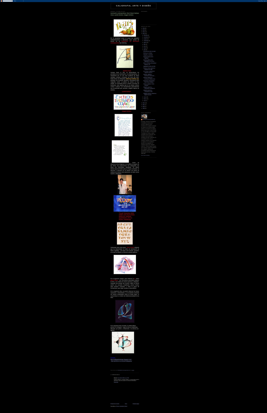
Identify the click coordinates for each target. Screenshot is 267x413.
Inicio (126, 403)
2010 (144, 106)
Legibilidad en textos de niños (149, 66)
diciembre (146, 35)
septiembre (146, 40)
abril (145, 49)
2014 (144, 31)
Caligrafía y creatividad (148, 54)
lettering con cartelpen (147, 53)
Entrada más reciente (115, 403)
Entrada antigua (136, 403)
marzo (145, 97)
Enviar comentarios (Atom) (121, 406)
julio (145, 44)
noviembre (146, 37)
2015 (144, 30)
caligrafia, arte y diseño (133, 6)
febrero (145, 98)
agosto (145, 42)
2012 (144, 102)
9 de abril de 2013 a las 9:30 (123, 377)
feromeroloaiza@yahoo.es (149, 119)
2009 (144, 108)
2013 (144, 33)
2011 (144, 104)
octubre (145, 38)
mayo (145, 47)
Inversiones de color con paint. (149, 51)
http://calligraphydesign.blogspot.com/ (121, 359)
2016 (144, 28)
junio (145, 46)
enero (145, 100)
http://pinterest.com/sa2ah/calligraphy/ (121, 361)
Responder (116, 382)
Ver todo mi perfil (145, 155)
